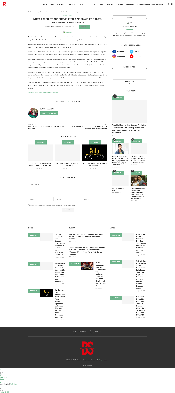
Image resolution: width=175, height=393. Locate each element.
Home (45, 4)
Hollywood (61, 4)
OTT (93, 4)
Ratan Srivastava (56, 26)
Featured (109, 4)
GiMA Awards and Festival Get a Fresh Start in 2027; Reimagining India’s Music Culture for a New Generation (60, 272)
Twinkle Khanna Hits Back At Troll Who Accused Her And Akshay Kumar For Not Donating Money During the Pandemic (129, 129)
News (52, 4)
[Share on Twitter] (74, 102)
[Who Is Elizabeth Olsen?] (120, 180)
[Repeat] (3, 377)
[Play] (1, 369)
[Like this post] (70, 101)
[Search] (168, 4)
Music (101, 4)
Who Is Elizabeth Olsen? (118, 189)
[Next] (3, 369)
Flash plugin (13, 384)
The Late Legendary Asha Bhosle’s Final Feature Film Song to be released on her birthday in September (60, 244)
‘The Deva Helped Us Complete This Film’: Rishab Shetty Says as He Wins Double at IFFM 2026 (141, 306)
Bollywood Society (33, 12)
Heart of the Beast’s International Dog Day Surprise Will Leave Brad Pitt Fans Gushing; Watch (141, 243)
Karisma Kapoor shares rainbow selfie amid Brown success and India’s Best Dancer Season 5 (86, 236)
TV (87, 4)
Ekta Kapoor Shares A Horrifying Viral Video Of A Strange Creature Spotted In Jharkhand (138, 160)
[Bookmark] (172, 4)
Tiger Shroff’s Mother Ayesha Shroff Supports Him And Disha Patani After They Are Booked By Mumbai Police (138, 193)
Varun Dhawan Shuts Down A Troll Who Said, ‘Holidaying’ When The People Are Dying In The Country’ (120, 160)
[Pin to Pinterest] (76, 101)
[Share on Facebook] (72, 101)
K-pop (82, 4)
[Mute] (0, 382)
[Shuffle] (0, 377)
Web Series (130, 4)
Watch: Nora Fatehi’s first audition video (46, 92)
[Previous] (0, 369)
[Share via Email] (79, 101)
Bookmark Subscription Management (150, 4)
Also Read (31, 92)
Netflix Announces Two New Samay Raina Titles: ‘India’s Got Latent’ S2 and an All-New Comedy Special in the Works (101, 274)
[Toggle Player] (0, 375)
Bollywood (71, 4)
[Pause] (2, 369)
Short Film (119, 4)
